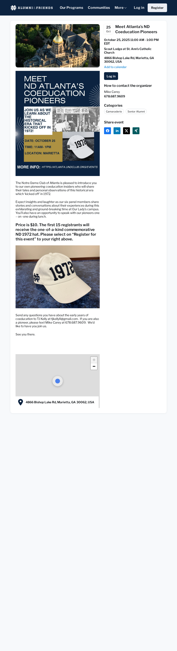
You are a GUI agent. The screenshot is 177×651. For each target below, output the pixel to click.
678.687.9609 (114, 96)
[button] (115, 67)
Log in (139, 8)
